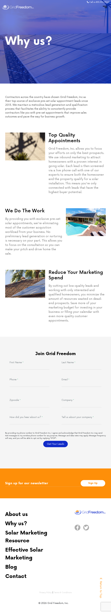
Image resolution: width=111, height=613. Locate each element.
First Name (16, 362)
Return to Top (100, 589)
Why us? (16, 524)
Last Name (68, 362)
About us (16, 514)
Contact (15, 576)
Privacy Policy (45, 592)
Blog (11, 567)
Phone (14, 379)
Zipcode (15, 400)
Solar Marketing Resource (26, 537)
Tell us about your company (78, 417)
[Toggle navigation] (105, 7)
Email (65, 379)
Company (68, 400)
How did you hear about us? (26, 417)
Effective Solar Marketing (24, 554)
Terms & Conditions (63, 592)
